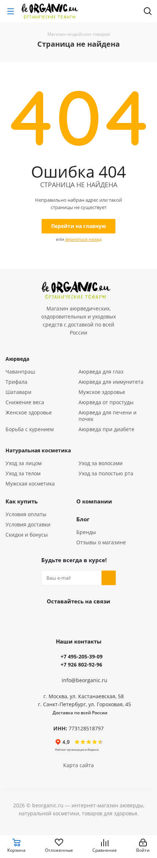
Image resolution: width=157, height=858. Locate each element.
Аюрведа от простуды (106, 402)
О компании (94, 501)
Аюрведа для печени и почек (107, 415)
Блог (82, 519)
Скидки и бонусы (26, 534)
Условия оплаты (25, 514)
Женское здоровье (28, 412)
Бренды (86, 532)
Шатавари (18, 392)
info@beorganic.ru (84, 680)
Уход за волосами (100, 463)
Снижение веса (24, 402)
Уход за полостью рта (105, 473)
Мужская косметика (30, 483)
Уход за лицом (23, 463)
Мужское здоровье (101, 392)
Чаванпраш (20, 371)
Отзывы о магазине (101, 542)
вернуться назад (83, 239)
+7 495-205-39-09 (82, 656)
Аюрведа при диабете (106, 429)
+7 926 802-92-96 (81, 664)
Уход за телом (23, 473)
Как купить (21, 501)
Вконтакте (78, 618)
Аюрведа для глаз (100, 371)
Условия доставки (27, 524)
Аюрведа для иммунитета (110, 381)
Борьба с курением (29, 429)
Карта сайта (78, 765)
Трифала (16, 381)
